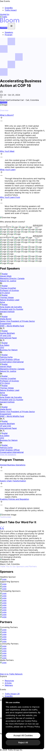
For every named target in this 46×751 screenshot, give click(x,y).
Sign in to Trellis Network (11, 674)
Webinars (9, 685)
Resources (9, 680)
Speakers (9, 32)
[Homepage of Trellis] (23, 671)
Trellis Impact (11, 10)
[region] (23, 723)
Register (3, 28)
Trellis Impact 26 (12, 694)
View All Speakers (8, 454)
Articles (8, 683)
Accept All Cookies (23, 735)
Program (8, 34)
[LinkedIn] (1, 736)
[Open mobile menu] (11, 26)
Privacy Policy (33, 726)
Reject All (23, 742)
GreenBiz (9, 8)
